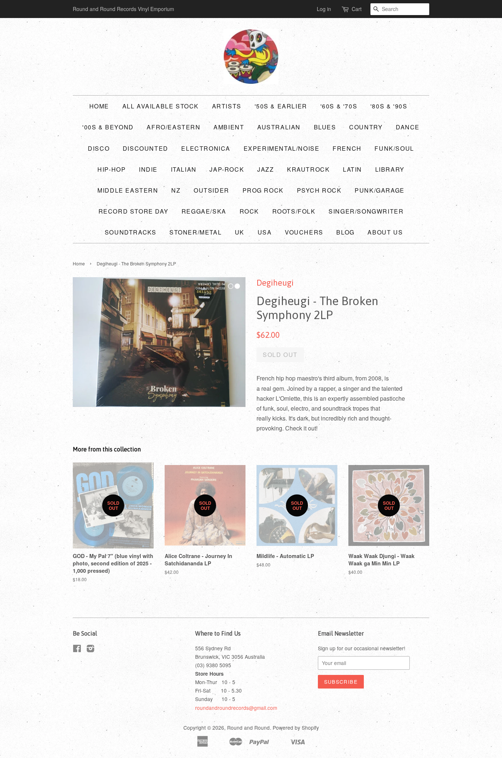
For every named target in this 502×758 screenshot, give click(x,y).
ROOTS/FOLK (294, 211)
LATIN (352, 169)
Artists (226, 106)
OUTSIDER (211, 190)
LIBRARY (390, 169)
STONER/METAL (195, 232)
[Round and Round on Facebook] (77, 649)
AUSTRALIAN (279, 127)
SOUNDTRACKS (131, 232)
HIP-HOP (111, 169)
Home (99, 106)
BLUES (325, 127)
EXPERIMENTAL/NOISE (282, 148)
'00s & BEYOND (108, 127)
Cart (357, 8)
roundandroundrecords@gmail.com (236, 707)
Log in (324, 8)
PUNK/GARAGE (380, 190)
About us (385, 232)
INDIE (148, 169)
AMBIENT (229, 127)
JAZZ (265, 169)
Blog (345, 232)
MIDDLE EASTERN (127, 190)
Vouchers (304, 232)
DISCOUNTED (145, 148)
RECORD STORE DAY (133, 211)
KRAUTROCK (308, 169)
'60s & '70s (339, 106)
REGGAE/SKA (204, 211)
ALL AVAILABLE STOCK (160, 106)
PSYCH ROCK (319, 190)
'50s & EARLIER (281, 106)
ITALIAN (184, 169)
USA (265, 232)
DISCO (99, 148)
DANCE (408, 127)
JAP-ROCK (226, 169)
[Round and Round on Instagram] (90, 649)
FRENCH (347, 148)
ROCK (249, 211)
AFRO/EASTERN (173, 127)
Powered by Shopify (296, 727)
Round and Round (248, 727)
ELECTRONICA (205, 148)
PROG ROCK (263, 190)
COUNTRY (366, 127)
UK (239, 232)
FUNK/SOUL (394, 148)
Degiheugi (275, 282)
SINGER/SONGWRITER (366, 211)
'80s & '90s (389, 106)
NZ (175, 190)
